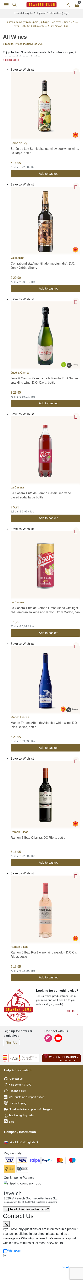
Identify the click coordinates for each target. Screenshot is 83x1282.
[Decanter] (45, 680)
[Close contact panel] (6, 1224)
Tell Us (70, 1011)
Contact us (16, 1078)
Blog (11, 1121)
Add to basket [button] (48, 173)
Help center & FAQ (19, 1084)
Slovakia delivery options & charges (30, 1109)
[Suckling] (45, 335)
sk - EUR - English (22, 1142)
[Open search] (14, 4)
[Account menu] (68, 4)
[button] (41, 59)
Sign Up (11, 1042)
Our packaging (17, 1103)
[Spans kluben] (41, 4)
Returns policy (17, 1090)
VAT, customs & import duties (26, 1096)
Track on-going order (21, 1115)
